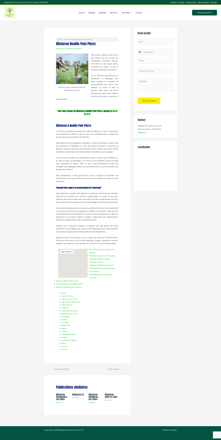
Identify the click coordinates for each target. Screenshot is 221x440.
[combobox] (140, 52)
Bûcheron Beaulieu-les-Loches (68, 287)
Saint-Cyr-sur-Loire (69, 299)
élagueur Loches (96, 262)
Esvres (64, 349)
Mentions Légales (169, 430)
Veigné (64, 337)
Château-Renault (68, 334)
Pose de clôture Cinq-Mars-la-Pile (69, 284)
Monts (64, 328)
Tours (64, 293)
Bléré (64, 343)
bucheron (60, 48)
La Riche (65, 322)
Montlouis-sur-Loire (70, 314)
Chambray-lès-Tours (70, 311)
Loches (65, 331)
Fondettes (66, 316)
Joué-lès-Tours (68, 296)
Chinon (64, 319)
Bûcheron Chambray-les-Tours (94, 397)
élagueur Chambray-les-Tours (101, 265)
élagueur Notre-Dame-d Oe (67, 281)
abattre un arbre (101, 131)
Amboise (65, 308)
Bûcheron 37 (78, 394)
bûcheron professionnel (100, 193)
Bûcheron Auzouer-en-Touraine (102, 256)
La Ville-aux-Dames (69, 340)
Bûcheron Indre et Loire (111, 396)
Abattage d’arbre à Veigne (99, 259)
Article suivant (114, 369)
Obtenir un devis (149, 101)
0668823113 (142, 132)
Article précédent (61, 369)
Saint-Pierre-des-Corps (71, 302)
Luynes (64, 346)
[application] (131, 12)
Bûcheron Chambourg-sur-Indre (61, 397)
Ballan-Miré (66, 325)
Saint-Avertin (67, 305)
